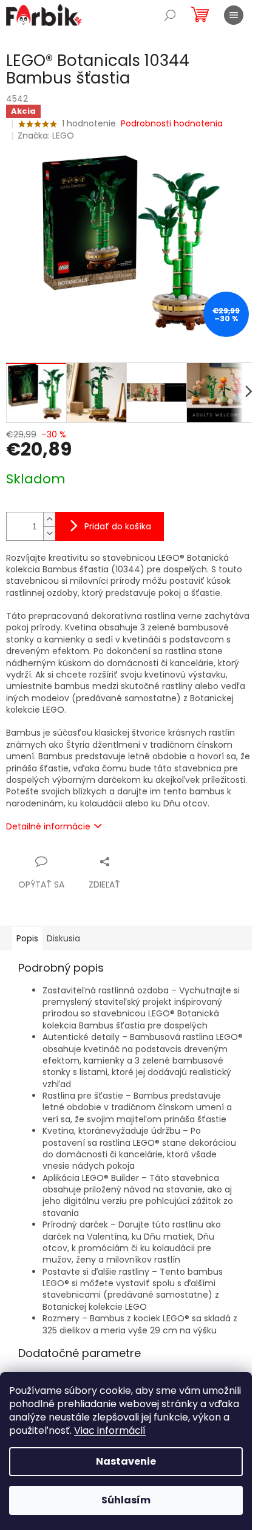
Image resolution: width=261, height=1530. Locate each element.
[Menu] (234, 15)
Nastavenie (126, 1461)
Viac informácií (110, 1430)
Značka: (46, 135)
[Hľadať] (170, 15)
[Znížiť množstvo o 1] (49, 533)
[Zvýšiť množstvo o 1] (49, 519)
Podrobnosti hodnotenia (172, 123)
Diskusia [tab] (63, 938)
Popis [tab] (27, 938)
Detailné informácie (48, 826)
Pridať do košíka (117, 526)
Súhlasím (126, 1500)
